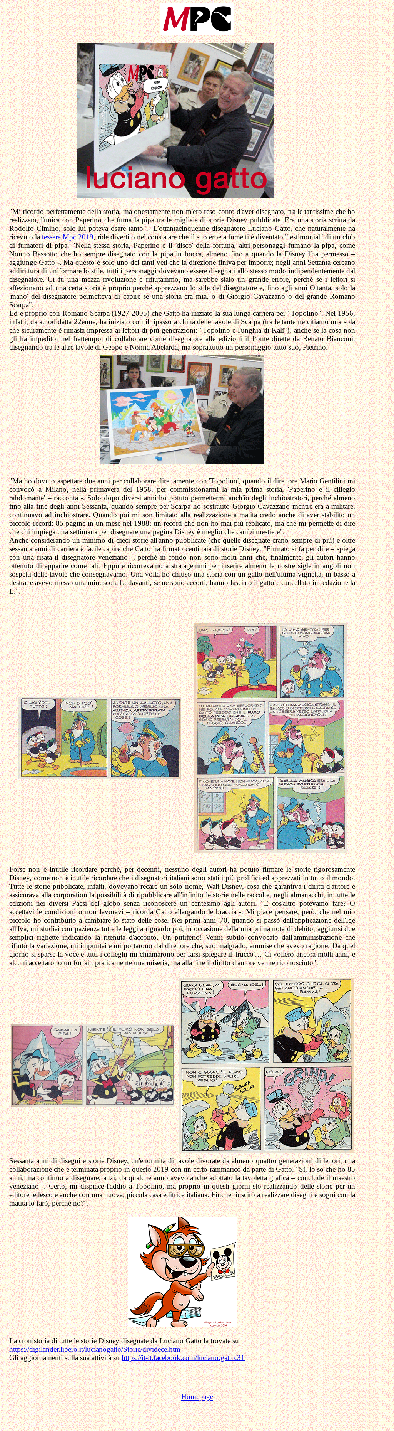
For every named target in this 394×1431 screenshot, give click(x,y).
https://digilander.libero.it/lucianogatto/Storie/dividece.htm (94, 1349)
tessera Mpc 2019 (67, 237)
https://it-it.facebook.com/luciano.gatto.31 (183, 1358)
